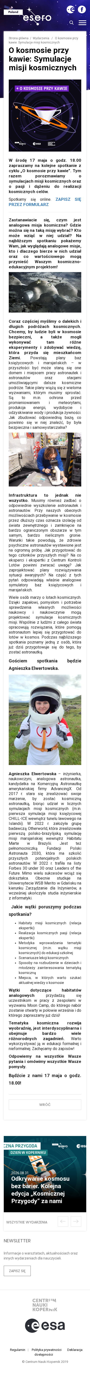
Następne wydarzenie (76, 1221)
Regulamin (17, 1350)
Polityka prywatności (47, 1350)
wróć (45, 1104)
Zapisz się (17, 1270)
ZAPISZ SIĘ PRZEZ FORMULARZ (45, 202)
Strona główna (18, 38)
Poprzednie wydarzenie (63, 1221)
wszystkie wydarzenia (26, 1222)
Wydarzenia (41, 38)
